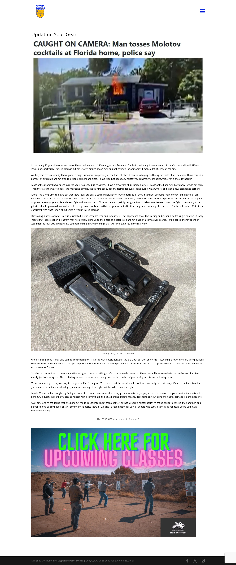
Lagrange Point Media (70, 560)
